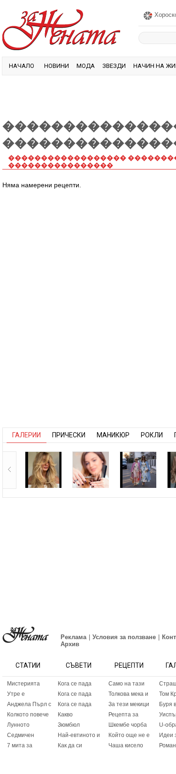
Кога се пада (75, 683)
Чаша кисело (125, 745)
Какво (65, 714)
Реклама (73, 637)
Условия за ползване (124, 637)
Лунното (18, 725)
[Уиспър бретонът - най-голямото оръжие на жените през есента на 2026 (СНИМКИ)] (43, 469)
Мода (86, 65)
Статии (27, 665)
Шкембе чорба (127, 725)
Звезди (114, 65)
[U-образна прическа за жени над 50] (90, 469)
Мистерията (23, 683)
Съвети (79, 665)
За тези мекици (128, 704)
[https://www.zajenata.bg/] (25, 635)
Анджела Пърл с (29, 704)
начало (21, 65)
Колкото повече (28, 714)
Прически (68, 435)
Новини (56, 65)
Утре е (16, 694)
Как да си (70, 745)
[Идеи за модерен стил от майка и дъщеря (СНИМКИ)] (138, 469)
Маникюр (113, 435)
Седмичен (20, 735)
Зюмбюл (69, 725)
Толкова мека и (128, 694)
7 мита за (19, 745)
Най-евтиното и (79, 735)
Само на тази (126, 683)
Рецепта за (123, 714)
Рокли (152, 435)
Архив (70, 644)
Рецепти (129, 665)
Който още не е (129, 735)
